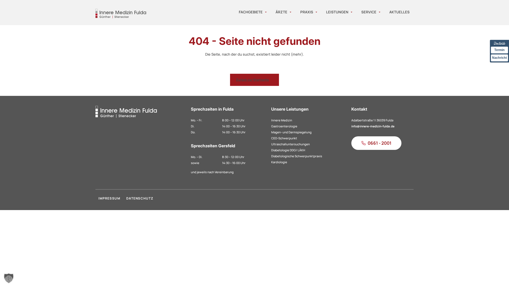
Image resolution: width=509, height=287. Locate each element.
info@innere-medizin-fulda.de (372, 126)
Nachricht (499, 57)
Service (368, 12)
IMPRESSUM (109, 198)
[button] (8, 278)
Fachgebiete (251, 12)
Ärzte (281, 12)
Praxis (306, 12)
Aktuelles (399, 12)
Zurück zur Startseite (252, 80)
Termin (499, 50)
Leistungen (337, 12)
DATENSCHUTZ (139, 198)
